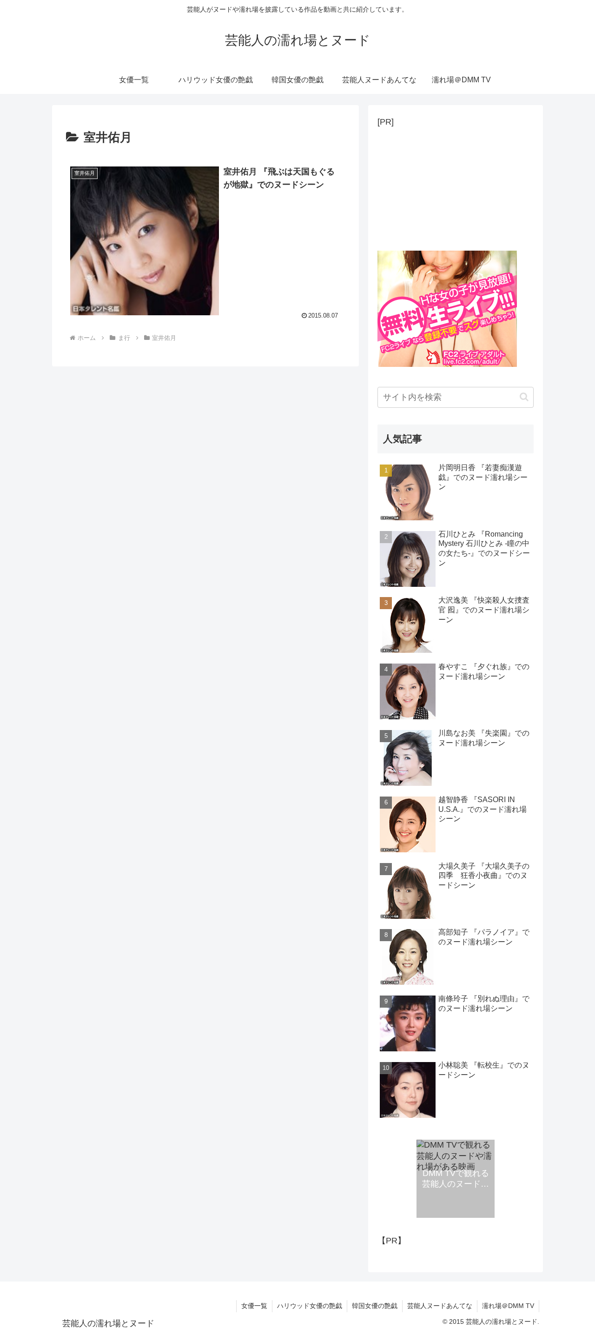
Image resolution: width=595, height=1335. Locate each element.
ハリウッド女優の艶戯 (309, 1305)
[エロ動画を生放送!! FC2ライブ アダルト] (447, 364)
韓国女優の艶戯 (374, 1305)
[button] (524, 397)
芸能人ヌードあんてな (439, 1305)
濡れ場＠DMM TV (508, 1305)
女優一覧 (254, 1305)
